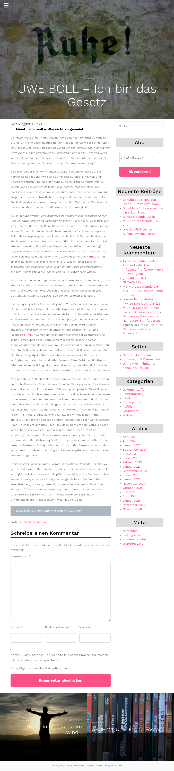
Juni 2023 (130, 458)
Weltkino (129, 415)
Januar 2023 (132, 466)
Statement (40, 522)
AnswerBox (116, 766)
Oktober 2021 (132, 488)
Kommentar (21, 556)
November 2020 (134, 509)
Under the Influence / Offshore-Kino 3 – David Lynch (143, 269)
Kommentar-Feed (135, 539)
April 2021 (130, 496)
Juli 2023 (129, 454)
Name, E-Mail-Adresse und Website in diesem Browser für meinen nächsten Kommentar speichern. (59, 657)
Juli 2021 (129, 492)
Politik (27, 522)
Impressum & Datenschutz (142, 359)
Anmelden (130, 531)
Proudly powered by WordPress (68, 766)
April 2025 (130, 441)
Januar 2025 (132, 445)
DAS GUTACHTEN (147, 303)
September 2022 (135, 471)
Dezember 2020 (134, 505)
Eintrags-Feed (133, 535)
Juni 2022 (130, 475)
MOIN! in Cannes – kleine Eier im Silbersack (143, 329)
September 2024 (135, 449)
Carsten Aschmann (137, 355)
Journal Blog (101, 766)
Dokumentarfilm (135, 389)
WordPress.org (133, 543)
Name (16, 627)
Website (85, 627)
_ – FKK (128, 278)
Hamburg (92, 256)
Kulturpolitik (132, 402)
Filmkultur (31, 334)
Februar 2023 (132, 462)
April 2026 (130, 437)
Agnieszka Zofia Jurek (139, 216)
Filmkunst (130, 398)
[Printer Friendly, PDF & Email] (27, 124)
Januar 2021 (131, 500)
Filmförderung (133, 394)
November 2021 (134, 483)
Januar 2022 (132, 479)
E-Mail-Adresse (58, 627)
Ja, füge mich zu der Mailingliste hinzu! (42, 668)
